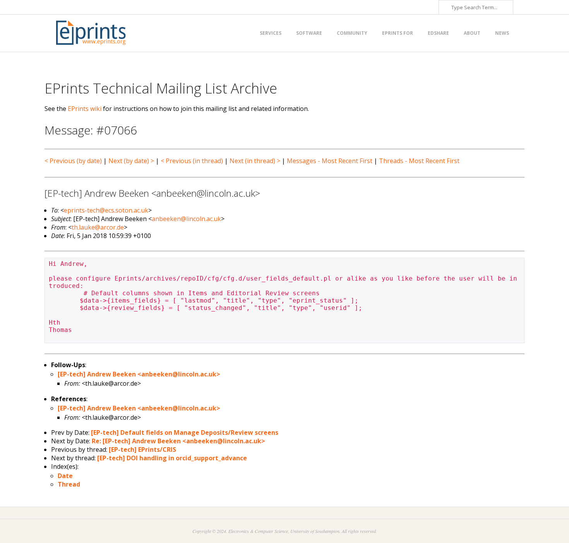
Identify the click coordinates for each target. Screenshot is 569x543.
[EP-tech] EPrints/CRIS (142, 449)
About (472, 33)
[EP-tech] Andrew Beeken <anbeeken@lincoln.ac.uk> (139, 374)
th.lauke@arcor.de (98, 227)
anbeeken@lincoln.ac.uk (186, 218)
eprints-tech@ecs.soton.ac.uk (106, 210)
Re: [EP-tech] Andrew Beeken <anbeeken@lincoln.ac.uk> (178, 441)
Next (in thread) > (255, 161)
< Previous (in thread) (192, 161)
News (502, 33)
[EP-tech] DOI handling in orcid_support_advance (172, 458)
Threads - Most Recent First (419, 161)
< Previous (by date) (73, 161)
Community (352, 33)
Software (309, 33)
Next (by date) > (131, 161)
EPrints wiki (84, 108)
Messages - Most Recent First (329, 161)
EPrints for (397, 33)
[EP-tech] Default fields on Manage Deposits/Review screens (184, 432)
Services (270, 33)
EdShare (438, 33)
